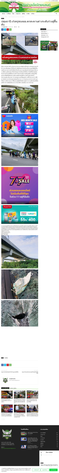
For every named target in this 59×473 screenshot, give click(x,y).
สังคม (13, 13)
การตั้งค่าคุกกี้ (36, 469)
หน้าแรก (3, 13)
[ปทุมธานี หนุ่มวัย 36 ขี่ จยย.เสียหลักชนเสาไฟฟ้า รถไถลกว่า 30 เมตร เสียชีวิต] (32, 395)
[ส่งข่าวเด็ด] (29, 7)
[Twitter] (51, 1)
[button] (56, 13)
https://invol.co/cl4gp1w (19, 203)
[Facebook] (49, 1)
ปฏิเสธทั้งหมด (44, 469)
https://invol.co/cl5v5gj (19, 222)
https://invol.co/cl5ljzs (20, 136)
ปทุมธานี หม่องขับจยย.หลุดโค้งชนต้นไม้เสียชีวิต (30, 372)
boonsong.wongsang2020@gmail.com (8, 448)
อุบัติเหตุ (23, 13)
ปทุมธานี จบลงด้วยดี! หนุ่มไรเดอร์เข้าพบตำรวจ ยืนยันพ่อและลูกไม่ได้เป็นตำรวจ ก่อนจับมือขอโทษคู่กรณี (32, 414)
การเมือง (28, 13)
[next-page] (4, 419)
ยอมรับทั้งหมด (53, 469)
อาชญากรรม (18, 13)
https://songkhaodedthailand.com (14, 380)
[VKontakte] (55, 1)
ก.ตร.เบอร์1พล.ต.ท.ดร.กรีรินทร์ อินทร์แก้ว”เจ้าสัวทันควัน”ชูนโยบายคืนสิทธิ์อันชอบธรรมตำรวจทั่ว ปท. (33, 446)
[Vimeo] (53, 1)
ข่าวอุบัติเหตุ (6, 357)
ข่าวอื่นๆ (32, 13)
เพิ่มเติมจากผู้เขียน (13, 388)
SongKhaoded (5, 26)
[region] (29, 469)
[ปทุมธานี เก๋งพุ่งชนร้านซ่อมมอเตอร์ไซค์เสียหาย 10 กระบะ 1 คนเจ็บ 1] (7, 395)
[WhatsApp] (10, 29)
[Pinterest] (8, 29)
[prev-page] (2, 419)
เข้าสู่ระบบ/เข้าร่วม (13, 0)
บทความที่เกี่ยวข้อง (5, 388)
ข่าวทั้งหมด (9, 13)
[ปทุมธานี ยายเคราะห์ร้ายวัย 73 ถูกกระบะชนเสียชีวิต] (24, 433)
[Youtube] (57, 1)
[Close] (57, 467)
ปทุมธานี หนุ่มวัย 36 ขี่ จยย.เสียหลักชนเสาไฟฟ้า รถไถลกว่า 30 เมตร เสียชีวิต (32, 400)
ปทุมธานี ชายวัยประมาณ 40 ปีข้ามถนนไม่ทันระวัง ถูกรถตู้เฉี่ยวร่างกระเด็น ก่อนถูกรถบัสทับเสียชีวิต (7, 414)
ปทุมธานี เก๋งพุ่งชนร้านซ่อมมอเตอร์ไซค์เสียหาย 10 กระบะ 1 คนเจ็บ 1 (6, 400)
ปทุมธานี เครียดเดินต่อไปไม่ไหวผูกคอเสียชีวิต (9, 372)
